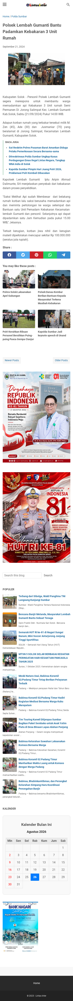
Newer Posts (12, 360)
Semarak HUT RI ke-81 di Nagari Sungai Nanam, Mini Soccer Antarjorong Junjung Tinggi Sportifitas (42, 636)
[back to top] (65, 993)
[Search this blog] (68, 5)
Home (36, 983)
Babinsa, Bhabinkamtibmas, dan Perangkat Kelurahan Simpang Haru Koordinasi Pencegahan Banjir (43, 785)
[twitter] (23, 255)
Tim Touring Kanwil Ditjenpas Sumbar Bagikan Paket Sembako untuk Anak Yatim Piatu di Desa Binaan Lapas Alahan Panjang (43, 723)
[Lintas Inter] (36, 4)
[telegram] (63, 255)
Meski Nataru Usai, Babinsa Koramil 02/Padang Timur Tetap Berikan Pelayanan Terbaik (43, 679)
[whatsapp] (50, 255)
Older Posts (61, 360)
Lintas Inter (41, 996)
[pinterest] (36, 255)
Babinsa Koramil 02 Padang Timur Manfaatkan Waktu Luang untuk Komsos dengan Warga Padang (41, 763)
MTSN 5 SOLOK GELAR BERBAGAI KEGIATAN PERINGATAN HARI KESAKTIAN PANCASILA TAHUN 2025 (44, 658)
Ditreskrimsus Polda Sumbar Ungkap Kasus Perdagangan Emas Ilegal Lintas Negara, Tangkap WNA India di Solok (37, 160)
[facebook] (9, 255)
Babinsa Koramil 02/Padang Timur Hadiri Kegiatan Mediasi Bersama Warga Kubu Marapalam (42, 701)
